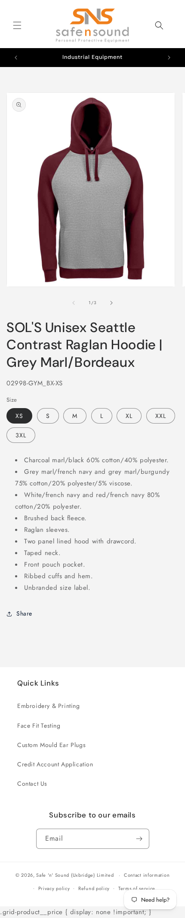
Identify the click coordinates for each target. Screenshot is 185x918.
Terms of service (136, 888)
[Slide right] (111, 302)
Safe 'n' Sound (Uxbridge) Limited (75, 875)
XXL (160, 416)
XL (129, 416)
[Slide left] (73, 302)
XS (19, 416)
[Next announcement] (169, 57)
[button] (17, 25)
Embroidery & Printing (48, 705)
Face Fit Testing (39, 725)
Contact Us (32, 783)
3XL (20, 435)
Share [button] (24, 613)
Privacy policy (54, 888)
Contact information (147, 875)
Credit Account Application (55, 764)
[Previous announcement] (15, 57)
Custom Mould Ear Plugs (51, 745)
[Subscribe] (139, 839)
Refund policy (94, 888)
